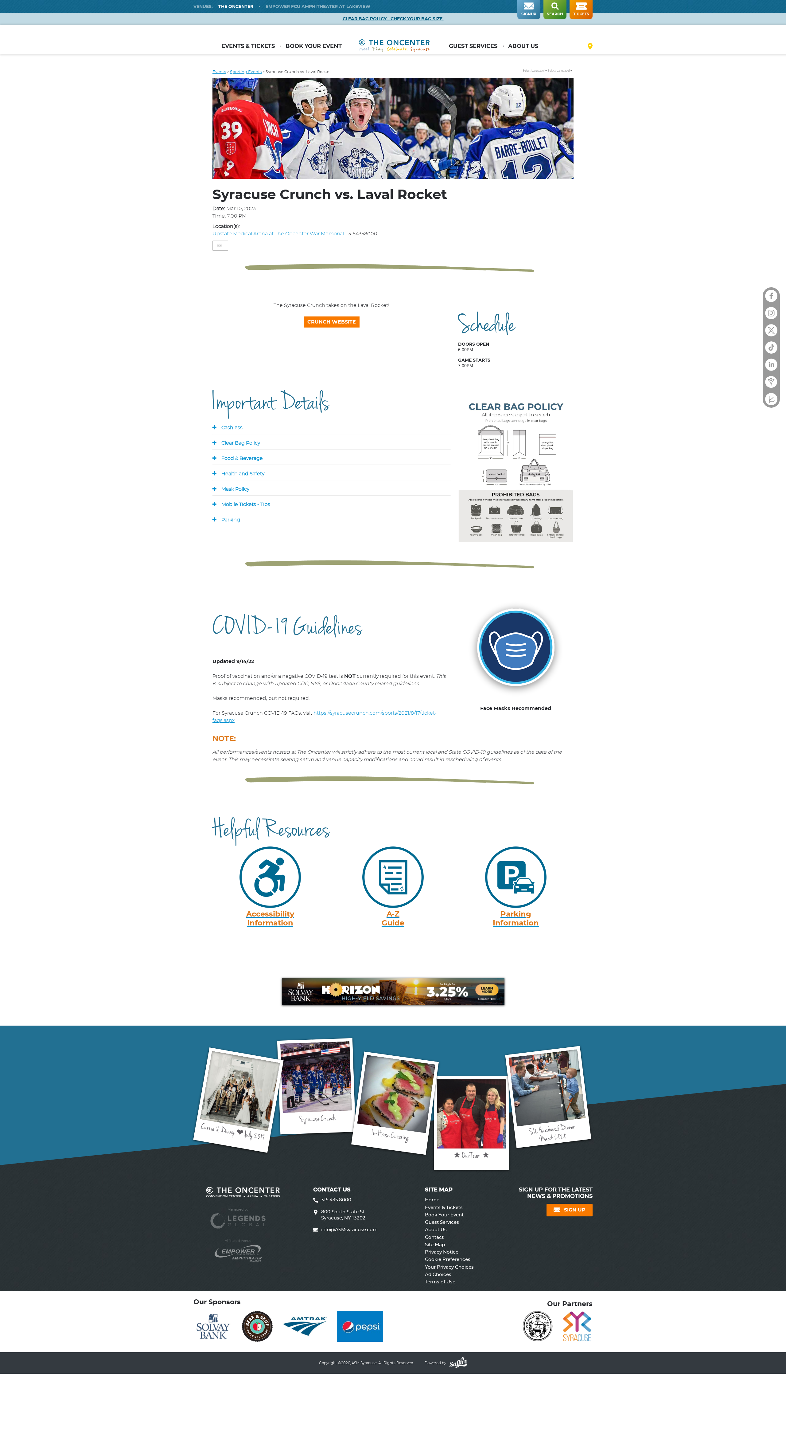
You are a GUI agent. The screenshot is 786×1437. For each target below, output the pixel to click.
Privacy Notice (441, 1252)
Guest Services (473, 46)
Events (219, 72)
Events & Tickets (248, 46)
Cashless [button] (232, 427)
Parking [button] (230, 519)
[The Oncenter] (394, 48)
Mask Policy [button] (235, 489)
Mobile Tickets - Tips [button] (245, 504)
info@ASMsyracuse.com (349, 1229)
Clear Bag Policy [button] (240, 443)
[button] (393, 129)
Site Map (435, 1245)
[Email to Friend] (219, 246)
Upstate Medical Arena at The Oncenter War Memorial (278, 233)
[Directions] (590, 47)
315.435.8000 (336, 1200)
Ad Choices (438, 1274)
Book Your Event (314, 46)
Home (432, 1200)
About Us (523, 46)
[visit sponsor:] (213, 1327)
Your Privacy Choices (449, 1267)
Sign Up (575, 1209)
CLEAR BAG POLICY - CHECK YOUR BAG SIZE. (393, 19)
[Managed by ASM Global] (238, 1218)
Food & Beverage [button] (242, 458)
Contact (434, 1237)
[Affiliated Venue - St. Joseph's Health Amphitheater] (238, 1250)
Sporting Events (246, 72)
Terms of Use (440, 1282)
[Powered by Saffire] (457, 1363)
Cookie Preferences (447, 1259)
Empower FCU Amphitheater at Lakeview (318, 7)
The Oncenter (235, 7)
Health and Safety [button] (242, 473)
